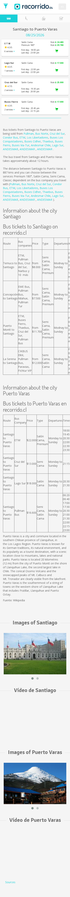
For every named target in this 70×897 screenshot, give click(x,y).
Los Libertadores (37, 137)
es (62, 6)
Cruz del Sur (57, 133)
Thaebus (47, 141)
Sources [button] (10, 882)
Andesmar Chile (41, 145)
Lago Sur (57, 145)
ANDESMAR (10, 149)
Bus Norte (41, 133)
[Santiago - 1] (35, 653)
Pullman (29, 133)
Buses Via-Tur (20, 145)
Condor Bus (10, 137)
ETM (22, 137)
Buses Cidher (32, 141)
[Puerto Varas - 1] (35, 783)
